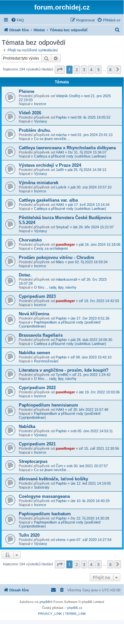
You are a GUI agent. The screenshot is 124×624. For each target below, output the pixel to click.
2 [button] (77, 69)
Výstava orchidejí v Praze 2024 (50, 165)
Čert (59, 466)
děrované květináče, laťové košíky (53, 478)
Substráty (41, 487)
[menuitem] (17, 20)
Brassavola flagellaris (41, 335)
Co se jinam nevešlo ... (52, 139)
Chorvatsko (30, 240)
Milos (60, 262)
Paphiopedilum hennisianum (48, 405)
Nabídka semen (34, 352)
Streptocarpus (33, 461)
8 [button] (110, 69)
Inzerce (40, 104)
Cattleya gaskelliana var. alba (48, 200)
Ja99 (60, 170)
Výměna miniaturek (38, 182)
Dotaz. (25, 274)
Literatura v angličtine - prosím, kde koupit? (63, 370)
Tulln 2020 (29, 535)
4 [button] (91, 69)
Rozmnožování (46, 361)
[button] (60, 69)
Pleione (26, 91)
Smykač (62, 227)
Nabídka (27, 426)
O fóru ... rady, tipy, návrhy (55, 287)
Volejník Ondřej (68, 96)
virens (61, 540)
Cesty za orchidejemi (51, 248)
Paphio (61, 117)
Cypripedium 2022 (37, 387)
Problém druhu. (35, 130)
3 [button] (84, 69)
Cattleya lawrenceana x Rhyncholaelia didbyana (67, 147)
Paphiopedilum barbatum (45, 513)
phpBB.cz (74, 608)
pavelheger (65, 244)
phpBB (45, 602)
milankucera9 (66, 279)
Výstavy (40, 121)
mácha (61, 135)
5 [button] (98, 69)
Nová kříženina (34, 313)
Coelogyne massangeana (44, 496)
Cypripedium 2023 (37, 296)
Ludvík (61, 187)
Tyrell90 (62, 375)
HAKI (60, 152)
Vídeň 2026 (30, 112)
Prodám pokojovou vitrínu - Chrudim (56, 257)
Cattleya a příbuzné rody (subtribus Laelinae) (70, 156)
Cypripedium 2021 (37, 443)
